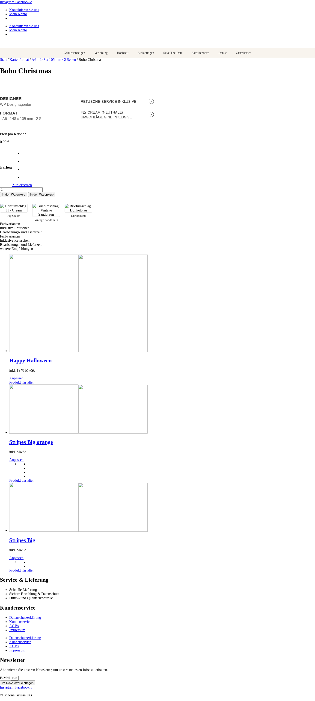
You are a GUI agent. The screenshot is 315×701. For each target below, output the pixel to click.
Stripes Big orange (31, 442)
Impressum (17, 630)
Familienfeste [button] (200, 53)
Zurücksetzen (22, 185)
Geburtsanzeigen (74, 53)
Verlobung (101, 53)
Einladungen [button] (146, 53)
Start (3, 60)
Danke (222, 53)
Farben (6, 167)
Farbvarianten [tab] (10, 224)
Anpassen (16, 378)
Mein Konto (18, 14)
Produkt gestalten (21, 382)
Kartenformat (19, 60)
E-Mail (5, 678)
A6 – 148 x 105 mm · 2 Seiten (54, 60)
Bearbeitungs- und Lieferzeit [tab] (21, 232)
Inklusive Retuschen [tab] (15, 228)
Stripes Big (22, 540)
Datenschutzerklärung (25, 617)
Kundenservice (20, 622)
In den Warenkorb (13, 194)
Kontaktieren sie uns (24, 10)
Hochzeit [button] (122, 53)
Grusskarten (243, 53)
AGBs (14, 626)
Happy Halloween (30, 361)
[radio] (26, 154)
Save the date (172, 53)
